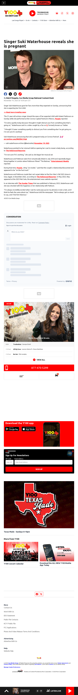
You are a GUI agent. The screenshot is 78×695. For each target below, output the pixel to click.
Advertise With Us (55, 20)
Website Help (8, 651)
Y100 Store (43, 20)
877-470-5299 (39, 367)
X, (47, 125)
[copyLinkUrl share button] (20, 94)
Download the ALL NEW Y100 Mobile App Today (55, 564)
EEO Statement (9, 616)
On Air (28, 20)
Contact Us (8, 608)
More (64, 20)
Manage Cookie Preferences (12, 667)
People (58, 119)
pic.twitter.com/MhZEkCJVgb (15, 139)
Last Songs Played (17, 20)
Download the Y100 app (19, 423)
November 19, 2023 (41, 143)
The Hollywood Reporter (15, 151)
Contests (35, 20)
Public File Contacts (11, 620)
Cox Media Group (13, 663)
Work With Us (9, 612)
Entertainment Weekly (60, 161)
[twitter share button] (10, 94)
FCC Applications (10, 627)
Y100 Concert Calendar (14, 564)
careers (51, 664)
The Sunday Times (25, 183)
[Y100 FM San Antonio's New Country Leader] (39, 3)
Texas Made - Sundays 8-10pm (17, 532)
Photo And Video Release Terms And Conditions (22, 631)
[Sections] (3, 2)
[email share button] (15, 94)
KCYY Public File (10, 623)
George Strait (43, 14)
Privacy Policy (8, 664)
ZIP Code (8, 459)
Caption (68, 87)
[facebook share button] (5, 94)
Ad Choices (38, 664)
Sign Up (39, 469)
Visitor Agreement (63, 663)
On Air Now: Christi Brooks (39, 338)
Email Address (18, 459)
